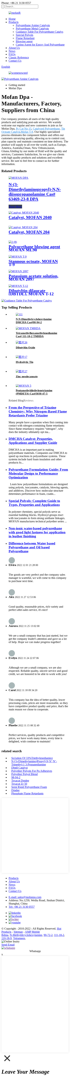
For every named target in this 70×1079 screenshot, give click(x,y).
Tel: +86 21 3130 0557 (22, 906)
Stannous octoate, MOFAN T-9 (33, 263)
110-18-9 (6, 938)
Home (12, 18)
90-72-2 (48, 935)
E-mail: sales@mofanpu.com (25, 897)
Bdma (4, 935)
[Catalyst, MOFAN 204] (23, 227)
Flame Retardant (25, 38)
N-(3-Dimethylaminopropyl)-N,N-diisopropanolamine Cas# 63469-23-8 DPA (35, 191)
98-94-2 (15, 777)
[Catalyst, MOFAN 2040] (24, 212)
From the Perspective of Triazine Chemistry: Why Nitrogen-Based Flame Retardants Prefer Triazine (38, 411)
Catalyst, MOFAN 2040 (30, 217)
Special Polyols (24, 34)
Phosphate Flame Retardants (27, 793)
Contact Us (15, 60)
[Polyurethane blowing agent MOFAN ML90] (13, 241)
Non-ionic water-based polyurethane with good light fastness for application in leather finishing (37, 532)
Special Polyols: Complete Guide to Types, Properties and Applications (34, 503)
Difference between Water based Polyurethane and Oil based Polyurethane (32, 547)
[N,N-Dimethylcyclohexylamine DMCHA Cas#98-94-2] (19, 314)
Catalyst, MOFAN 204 (29, 232)
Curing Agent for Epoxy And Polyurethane (40, 44)
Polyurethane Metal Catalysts (32, 28)
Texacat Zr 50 (19, 783)
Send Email (8, 944)
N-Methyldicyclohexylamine (26, 935)
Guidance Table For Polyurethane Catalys (39, 31)
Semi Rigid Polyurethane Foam (29, 787)
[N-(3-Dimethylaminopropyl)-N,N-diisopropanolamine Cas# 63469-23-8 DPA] (18, 177)
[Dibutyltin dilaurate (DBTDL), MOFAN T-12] (18, 285)
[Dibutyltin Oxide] (21, 342)
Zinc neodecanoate (27, 376)
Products (13, 22)
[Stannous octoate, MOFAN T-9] (18, 256)
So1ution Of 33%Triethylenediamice (32, 758)
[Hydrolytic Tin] (21, 356)
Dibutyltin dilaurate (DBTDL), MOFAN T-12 (31, 292)
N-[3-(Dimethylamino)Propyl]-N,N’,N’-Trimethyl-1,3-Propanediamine (34, 763)
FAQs (12, 54)
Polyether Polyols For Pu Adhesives (31, 770)
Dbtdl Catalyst (19, 767)
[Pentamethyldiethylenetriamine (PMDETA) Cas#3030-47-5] (23, 385)
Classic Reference (19, 57)
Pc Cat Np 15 (23, 128)
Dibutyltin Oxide (25, 347)
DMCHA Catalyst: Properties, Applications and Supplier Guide (33, 441)
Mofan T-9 (27, 131)
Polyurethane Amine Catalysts (33, 25)
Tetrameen (19, 938)
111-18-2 (59, 935)
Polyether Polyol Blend (24, 774)
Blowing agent (24, 41)
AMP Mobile (32, 931)
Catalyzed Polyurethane (46, 128)
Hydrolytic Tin (24, 362)
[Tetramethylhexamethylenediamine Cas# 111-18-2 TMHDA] (28, 328)
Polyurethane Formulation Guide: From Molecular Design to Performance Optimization (38, 473)
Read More (15, 206)
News (12, 51)
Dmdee (15, 790)
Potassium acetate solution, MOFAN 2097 (33, 278)
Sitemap (18, 931)
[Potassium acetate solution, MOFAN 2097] (18, 271)
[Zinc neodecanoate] (21, 371)
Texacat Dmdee (20, 780)
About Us (14, 47)
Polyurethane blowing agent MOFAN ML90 (34, 248)
